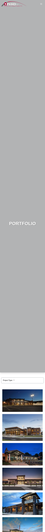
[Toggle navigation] (41, 4)
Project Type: (8, 380)
